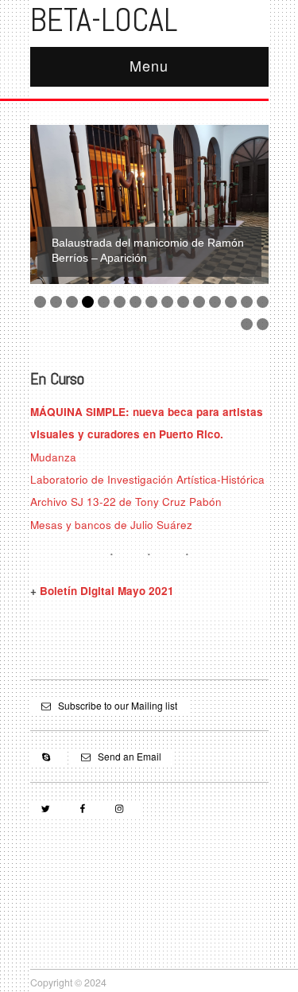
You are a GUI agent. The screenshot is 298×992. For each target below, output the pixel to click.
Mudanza (53, 457)
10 (183, 302)
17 (263, 324)
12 (215, 302)
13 (231, 302)
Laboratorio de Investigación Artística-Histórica (147, 479)
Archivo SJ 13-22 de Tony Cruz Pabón (126, 501)
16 (247, 324)
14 (247, 302)
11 (199, 302)
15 (263, 302)
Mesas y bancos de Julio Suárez (111, 524)
